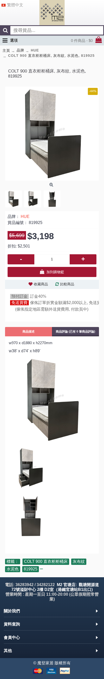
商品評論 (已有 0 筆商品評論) (75, 331)
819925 (30, 569)
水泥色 (13, 569)
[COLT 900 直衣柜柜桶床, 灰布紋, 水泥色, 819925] (52, 134)
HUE (25, 216)
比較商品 (67, 284)
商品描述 (28, 331)
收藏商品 (41, 284)
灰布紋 (79, 561)
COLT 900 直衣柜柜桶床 (46, 561)
